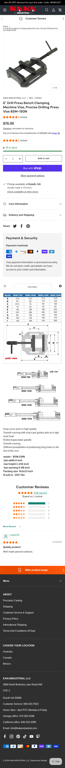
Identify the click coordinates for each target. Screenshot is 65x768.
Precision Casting (12, 600)
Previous (4, 286)
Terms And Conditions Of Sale (19, 631)
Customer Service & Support (18, 612)
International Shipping (15, 624)
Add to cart (43, 158)
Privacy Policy (10, 618)
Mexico (7, 663)
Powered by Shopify (38, 761)
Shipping (7, 128)
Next (60, 286)
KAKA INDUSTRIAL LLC (14, 98)
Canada (7, 657)
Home (5, 26)
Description (32, 287)
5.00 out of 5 (40, 493)
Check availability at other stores (22, 191)
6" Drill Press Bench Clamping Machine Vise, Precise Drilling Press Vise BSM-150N (30, 29)
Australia (8, 651)
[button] (10, 117)
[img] (10, 542)
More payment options (32, 175)
